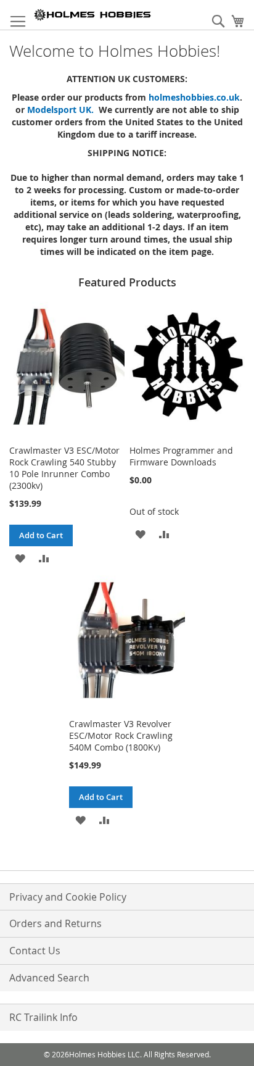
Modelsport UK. (63, 109)
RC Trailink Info (43, 1017)
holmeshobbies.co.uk (194, 97)
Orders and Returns (55, 923)
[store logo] (93, 15)
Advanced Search (49, 978)
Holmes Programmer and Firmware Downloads (181, 456)
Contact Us (34, 950)
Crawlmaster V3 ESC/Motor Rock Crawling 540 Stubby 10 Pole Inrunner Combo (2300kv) (64, 467)
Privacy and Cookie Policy (67, 897)
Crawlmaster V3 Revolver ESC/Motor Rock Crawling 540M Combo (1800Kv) (121, 735)
